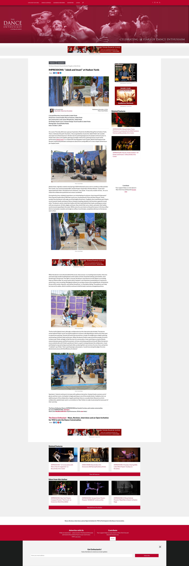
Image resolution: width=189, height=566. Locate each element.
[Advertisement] (126, 172)
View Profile (57, 110)
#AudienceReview (60, 411)
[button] (82, 2)
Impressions (61, 62)
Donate (113, 538)
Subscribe (147, 555)
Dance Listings (46, 2)
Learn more (77, 536)
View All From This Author (94, 507)
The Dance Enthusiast (57, 418)
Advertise (70, 2)
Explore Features (33, 2)
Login (78, 2)
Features (52, 62)
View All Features (94, 474)
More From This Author (66, 110)
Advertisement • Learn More (94, 53)
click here (66, 410)
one (82, 411)
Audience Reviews (59, 2)
